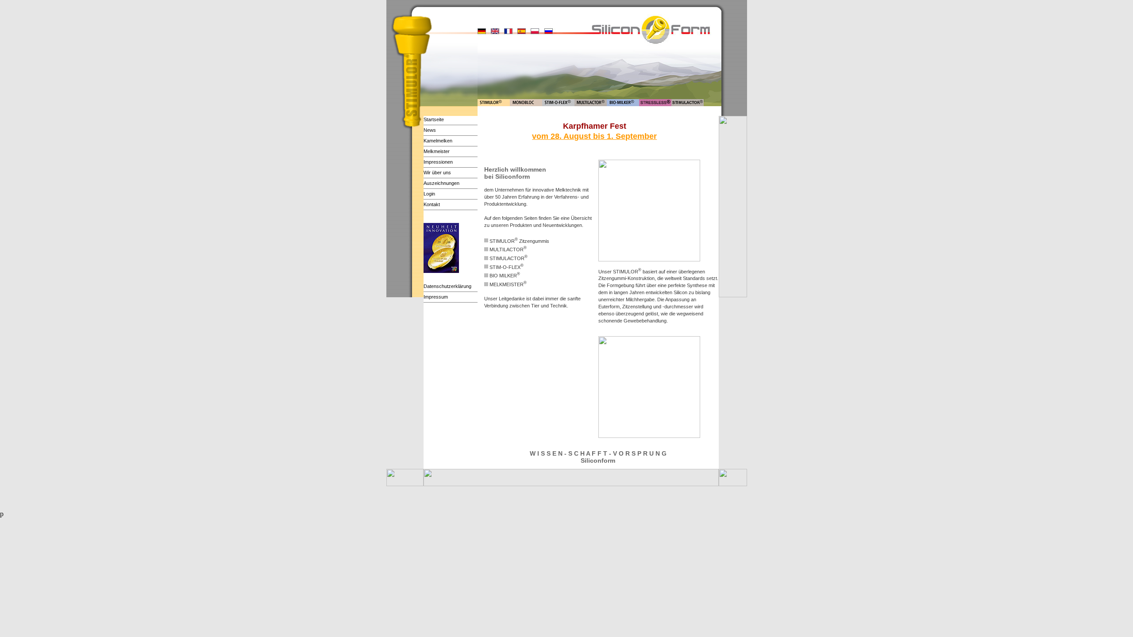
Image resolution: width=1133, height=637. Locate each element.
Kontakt (432, 204)
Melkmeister (437, 151)
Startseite (434, 119)
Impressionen (438, 162)
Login (429, 193)
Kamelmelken (438, 140)
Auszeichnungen (441, 183)
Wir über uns (437, 172)
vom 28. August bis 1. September (594, 136)
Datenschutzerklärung (447, 286)
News (430, 130)
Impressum (436, 296)
